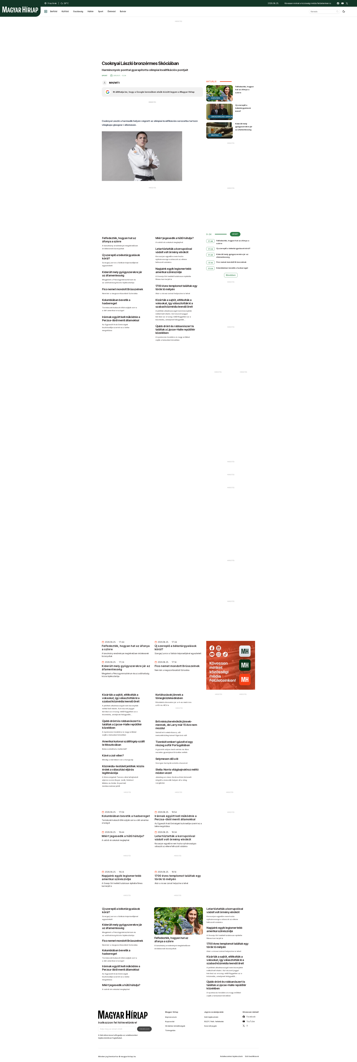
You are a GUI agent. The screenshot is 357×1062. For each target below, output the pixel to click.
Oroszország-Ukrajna (222, 117)
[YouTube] (342, 3)
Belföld (53, 11)
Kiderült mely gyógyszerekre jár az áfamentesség (243, 127)
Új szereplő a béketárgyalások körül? (243, 108)
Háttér (91, 11)
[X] (347, 3)
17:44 (210, 241)
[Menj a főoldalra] (20, 9)
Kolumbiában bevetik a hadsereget (232, 268)
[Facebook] (338, 3)
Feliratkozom (144, 1029)
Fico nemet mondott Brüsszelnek (231, 262)
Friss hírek (52, 3)
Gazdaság (78, 11)
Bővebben (231, 275)
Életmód (111, 11)
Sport (100, 11)
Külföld (65, 11)
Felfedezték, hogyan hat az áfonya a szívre (244, 89)
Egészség (215, 98)
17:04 (210, 268)
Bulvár (123, 11)
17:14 (210, 262)
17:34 (210, 249)
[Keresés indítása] (337, 11)
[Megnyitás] (46, 11)
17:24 (210, 255)
